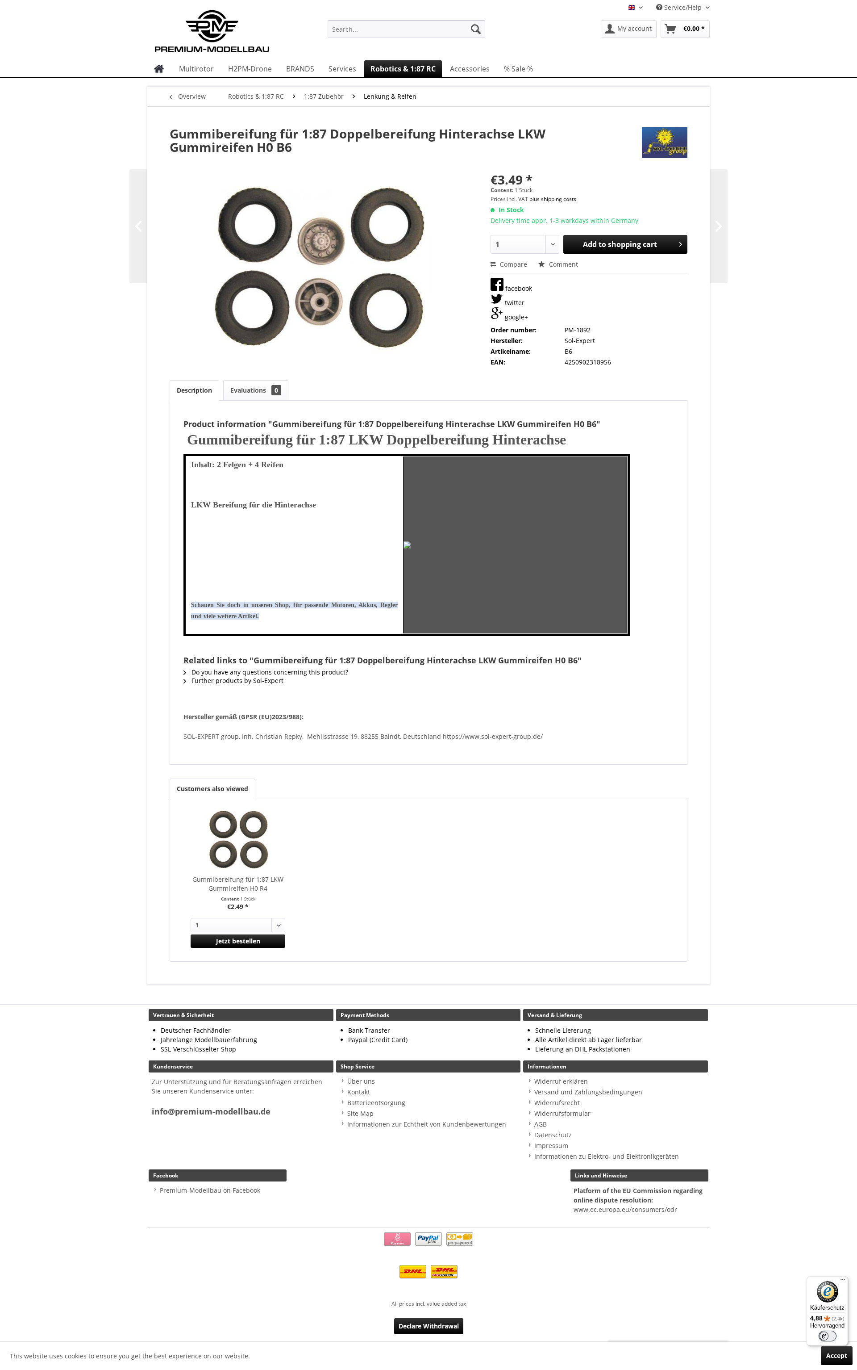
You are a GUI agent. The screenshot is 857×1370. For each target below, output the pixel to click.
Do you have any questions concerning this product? (269, 672)
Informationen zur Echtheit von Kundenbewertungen (426, 1124)
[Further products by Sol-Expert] (664, 142)
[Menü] (842, 1281)
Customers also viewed (212, 788)
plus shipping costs (552, 199)
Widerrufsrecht (557, 1102)
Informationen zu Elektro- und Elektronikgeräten (606, 1156)
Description (194, 390)
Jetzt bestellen (238, 941)
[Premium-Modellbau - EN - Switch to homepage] (221, 29)
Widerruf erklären (561, 1081)
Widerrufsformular (562, 1113)
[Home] (159, 68)
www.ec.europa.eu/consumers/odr (625, 1209)
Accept (836, 1355)
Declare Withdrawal (429, 1326)
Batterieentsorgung (376, 1102)
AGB (540, 1124)
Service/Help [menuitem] (682, 7)
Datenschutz (553, 1135)
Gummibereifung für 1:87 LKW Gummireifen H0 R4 (237, 883)
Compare (512, 264)
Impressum (551, 1145)
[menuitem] (406, 29)
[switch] (827, 1336)
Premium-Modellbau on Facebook (210, 1190)
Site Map (360, 1113)
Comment (562, 264)
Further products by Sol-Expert (236, 680)
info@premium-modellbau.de (211, 1111)
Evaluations (254, 390)
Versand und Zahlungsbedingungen (588, 1092)
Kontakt (358, 1092)
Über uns (361, 1081)
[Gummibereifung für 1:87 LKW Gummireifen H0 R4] (238, 839)
